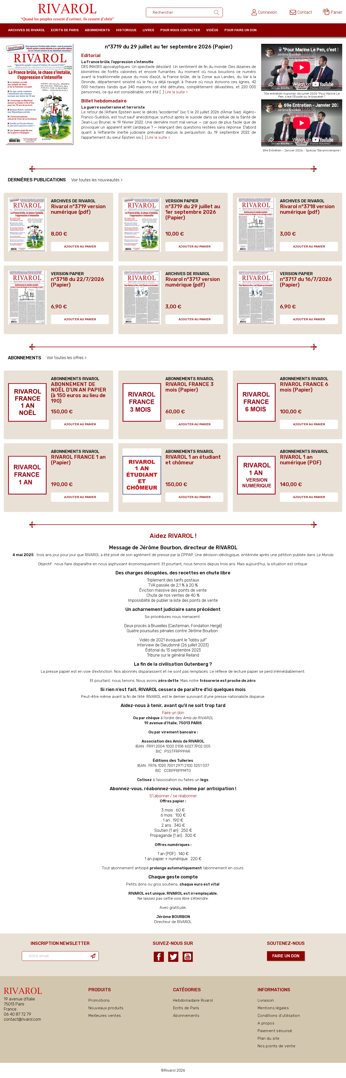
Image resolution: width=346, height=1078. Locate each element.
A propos (266, 1023)
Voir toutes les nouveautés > (97, 180)
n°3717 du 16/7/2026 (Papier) (306, 282)
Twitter (173, 957)
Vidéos (212, 30)
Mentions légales (273, 1008)
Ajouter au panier (80, 246)
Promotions (99, 1000)
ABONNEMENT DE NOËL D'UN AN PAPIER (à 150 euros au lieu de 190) (78, 392)
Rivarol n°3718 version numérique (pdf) (307, 209)
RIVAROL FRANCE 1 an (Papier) (78, 459)
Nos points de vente (276, 1046)
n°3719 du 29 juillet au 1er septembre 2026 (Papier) (192, 212)
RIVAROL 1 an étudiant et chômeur (193, 459)
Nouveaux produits (105, 1008)
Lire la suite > (176, 92)
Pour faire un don (240, 30)
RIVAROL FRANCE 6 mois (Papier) (304, 387)
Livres (148, 30)
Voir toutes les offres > (67, 358)
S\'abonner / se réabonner (173, 795)
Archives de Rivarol (26, 30)
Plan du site (269, 1038)
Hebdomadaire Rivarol (193, 1000)
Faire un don (173, 712)
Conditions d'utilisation (279, 1015)
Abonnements (97, 30)
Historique (126, 30)
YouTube (188, 957)
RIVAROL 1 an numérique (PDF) (300, 459)
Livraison (266, 1000)
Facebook (159, 957)
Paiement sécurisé (275, 1031)
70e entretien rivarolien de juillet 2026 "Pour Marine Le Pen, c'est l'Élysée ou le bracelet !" (302, 95)
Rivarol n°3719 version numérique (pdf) (78, 209)
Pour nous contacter (180, 30)
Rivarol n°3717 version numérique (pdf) (192, 282)
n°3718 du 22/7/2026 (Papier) (77, 282)
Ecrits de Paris (65, 30)
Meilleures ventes (104, 1015)
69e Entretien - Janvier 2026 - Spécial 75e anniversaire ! (302, 150)
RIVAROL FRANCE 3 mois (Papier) (189, 387)
